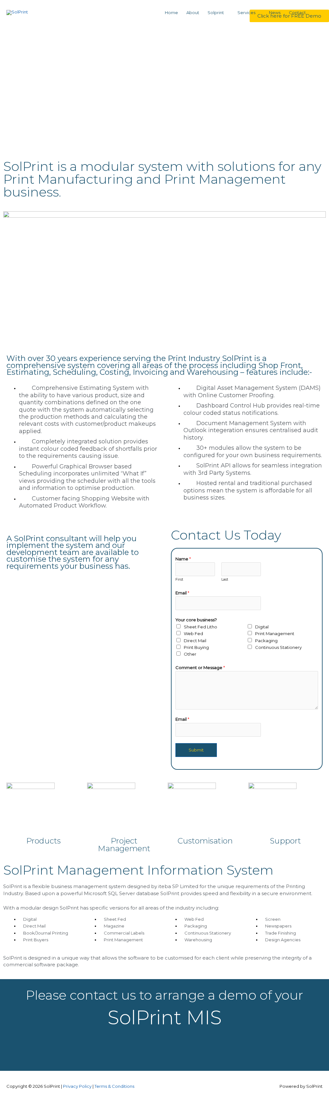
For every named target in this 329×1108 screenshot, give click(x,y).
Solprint (216, 12)
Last (224, 579)
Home (171, 12)
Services (246, 12)
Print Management (274, 633)
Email (182, 592)
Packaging (266, 640)
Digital (262, 626)
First (179, 579)
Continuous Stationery (278, 647)
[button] (316, 12)
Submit (196, 749)
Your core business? (196, 619)
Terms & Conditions (114, 1086)
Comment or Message (200, 667)
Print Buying (196, 647)
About (192, 12)
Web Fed (193, 633)
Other (190, 654)
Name (183, 558)
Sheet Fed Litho (200, 626)
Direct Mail (195, 640)
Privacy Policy (77, 1086)
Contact (297, 12)
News (274, 12)
